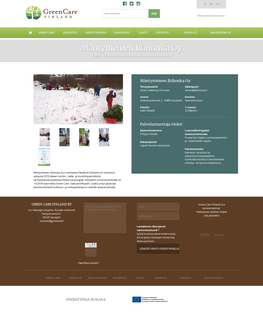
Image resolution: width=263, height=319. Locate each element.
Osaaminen (122, 32)
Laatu (143, 32)
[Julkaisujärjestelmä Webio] (221, 236)
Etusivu (97, 55)
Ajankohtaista (220, 32)
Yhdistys (162, 32)
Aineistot (70, 32)
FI (205, 4)
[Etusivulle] (51, 13)
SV (217, 4)
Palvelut (190, 32)
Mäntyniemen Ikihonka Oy (155, 55)
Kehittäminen (96, 32)
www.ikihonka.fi (194, 100)
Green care (46, 32)
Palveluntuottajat (113, 55)
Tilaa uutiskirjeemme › (211, 15)
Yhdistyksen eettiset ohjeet (211, 212)
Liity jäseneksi (211, 215)
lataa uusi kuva (145, 241)
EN (211, 4)
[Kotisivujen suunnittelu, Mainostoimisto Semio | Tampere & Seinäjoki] (203, 236)
